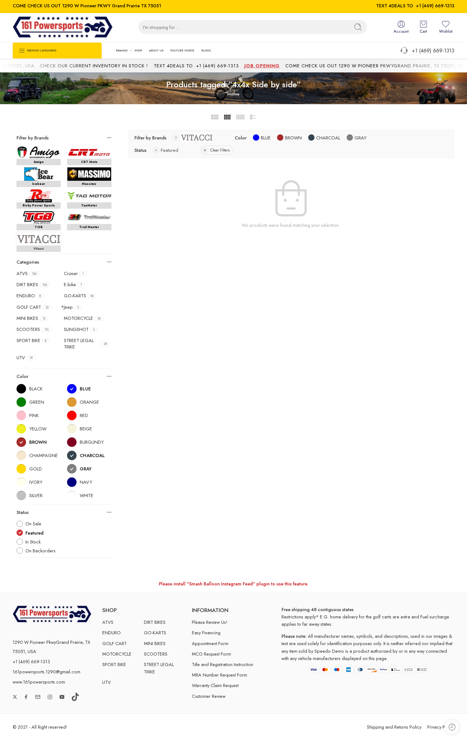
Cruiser (74, 273)
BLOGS (206, 50)
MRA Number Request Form (219, 674)
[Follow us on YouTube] (62, 697)
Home (233, 94)
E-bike (73, 284)
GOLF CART (33, 307)
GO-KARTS (79, 296)
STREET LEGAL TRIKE (85, 343)
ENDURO (29, 296)
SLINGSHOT (79, 329)
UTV (25, 357)
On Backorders (40, 550)
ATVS (27, 273)
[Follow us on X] (15, 697)
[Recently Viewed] (452, 727)
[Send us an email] (38, 697)
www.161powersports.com (39, 681)
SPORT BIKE (31, 340)
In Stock (33, 541)
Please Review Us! (209, 622)
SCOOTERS (33, 329)
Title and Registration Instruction (222, 664)
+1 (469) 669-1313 (435, 5)
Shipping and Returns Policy (394, 727)
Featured (169, 150)
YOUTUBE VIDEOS (182, 50)
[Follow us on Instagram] (50, 697)
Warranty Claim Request (215, 685)
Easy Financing (206, 632)
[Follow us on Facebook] (26, 696)
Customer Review (209, 696)
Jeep (71, 307)
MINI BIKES (31, 318)
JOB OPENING (262, 65)
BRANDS (122, 50)
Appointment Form (210, 643)
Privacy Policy (440, 727)
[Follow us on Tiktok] (75, 697)
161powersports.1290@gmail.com (46, 671)
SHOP (138, 50)
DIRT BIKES (32, 284)
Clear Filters (220, 150)
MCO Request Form (211, 654)
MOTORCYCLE (82, 318)
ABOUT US (156, 50)
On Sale (33, 523)
